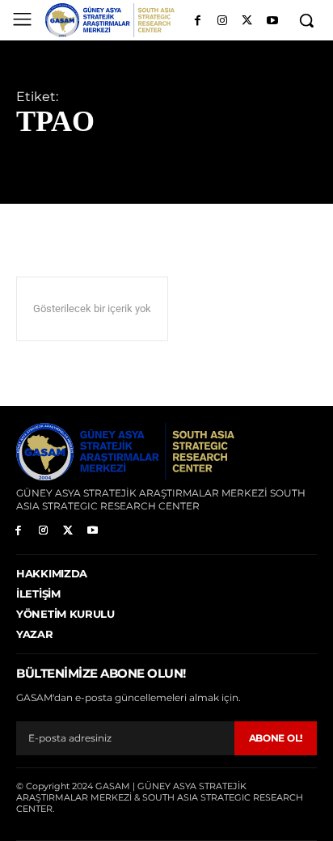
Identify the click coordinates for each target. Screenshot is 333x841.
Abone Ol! (275, 738)
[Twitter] (246, 21)
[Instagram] (222, 21)
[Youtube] (272, 21)
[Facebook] (197, 21)
